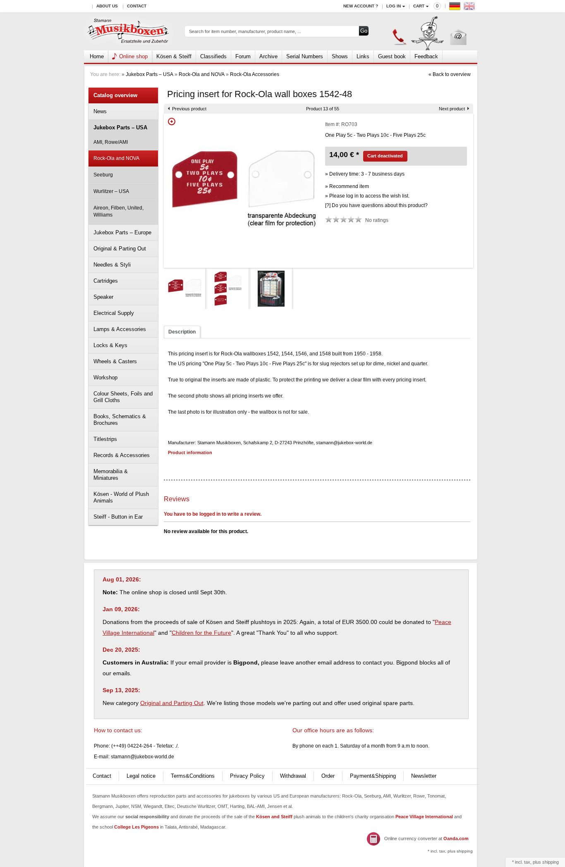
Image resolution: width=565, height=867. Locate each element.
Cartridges (105, 281)
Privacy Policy (247, 776)
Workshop (105, 377)
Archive (268, 56)
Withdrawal (293, 776)
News (100, 111)
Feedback (426, 56)
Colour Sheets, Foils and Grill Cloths (123, 397)
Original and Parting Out (171, 703)
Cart (418, 6)
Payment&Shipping (373, 776)
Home (97, 56)
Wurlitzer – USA (111, 191)
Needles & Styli (112, 265)
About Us (107, 6)
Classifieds (213, 56)
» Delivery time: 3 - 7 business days (365, 174)
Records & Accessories (121, 455)
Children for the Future (201, 632)
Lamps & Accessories (119, 329)
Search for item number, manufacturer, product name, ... (245, 31)
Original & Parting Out (119, 248)
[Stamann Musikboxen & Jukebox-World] (128, 31)
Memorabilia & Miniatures (110, 474)
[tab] (182, 332)
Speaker (103, 297)
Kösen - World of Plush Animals (121, 497)
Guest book (392, 56)
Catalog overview (115, 95)
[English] (470, 8)
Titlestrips (105, 439)
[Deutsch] (455, 8)
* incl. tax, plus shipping (450, 851)
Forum (243, 56)
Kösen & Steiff (174, 56)
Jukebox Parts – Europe (122, 232)
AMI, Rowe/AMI (110, 142)
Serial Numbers (304, 56)
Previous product (189, 108)
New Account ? (360, 6)
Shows (340, 56)
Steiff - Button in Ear (118, 517)
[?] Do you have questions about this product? (376, 205)
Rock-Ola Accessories (254, 74)
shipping (550, 862)
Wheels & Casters (115, 361)
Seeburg (103, 175)
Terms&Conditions (193, 776)
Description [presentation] (182, 332)
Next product (452, 108)
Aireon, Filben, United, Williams (118, 211)
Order (328, 776)
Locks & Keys (110, 345)
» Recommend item (347, 186)
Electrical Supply (113, 313)
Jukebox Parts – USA (149, 74)
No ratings (376, 220)
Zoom (171, 121)
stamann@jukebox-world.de (142, 757)
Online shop (133, 56)
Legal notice (141, 776)
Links (363, 56)
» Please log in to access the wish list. (367, 196)
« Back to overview (450, 74)
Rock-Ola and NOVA (202, 74)
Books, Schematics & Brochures (119, 419)
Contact (136, 6)
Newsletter (423, 776)
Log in (393, 6)
